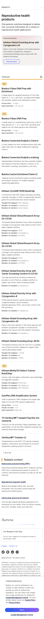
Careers (4, 546)
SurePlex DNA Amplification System (19, 395)
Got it (22, 610)
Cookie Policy (30, 600)
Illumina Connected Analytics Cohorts (20, 140)
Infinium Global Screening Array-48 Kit (20, 341)
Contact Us (13, 546)
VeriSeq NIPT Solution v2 (14, 437)
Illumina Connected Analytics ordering (20, 157)
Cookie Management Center (17, 598)
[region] (22, 598)
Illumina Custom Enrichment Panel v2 (19, 174)
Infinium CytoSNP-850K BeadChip (18, 191)
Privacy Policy (14, 602)
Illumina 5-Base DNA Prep (14, 118)
